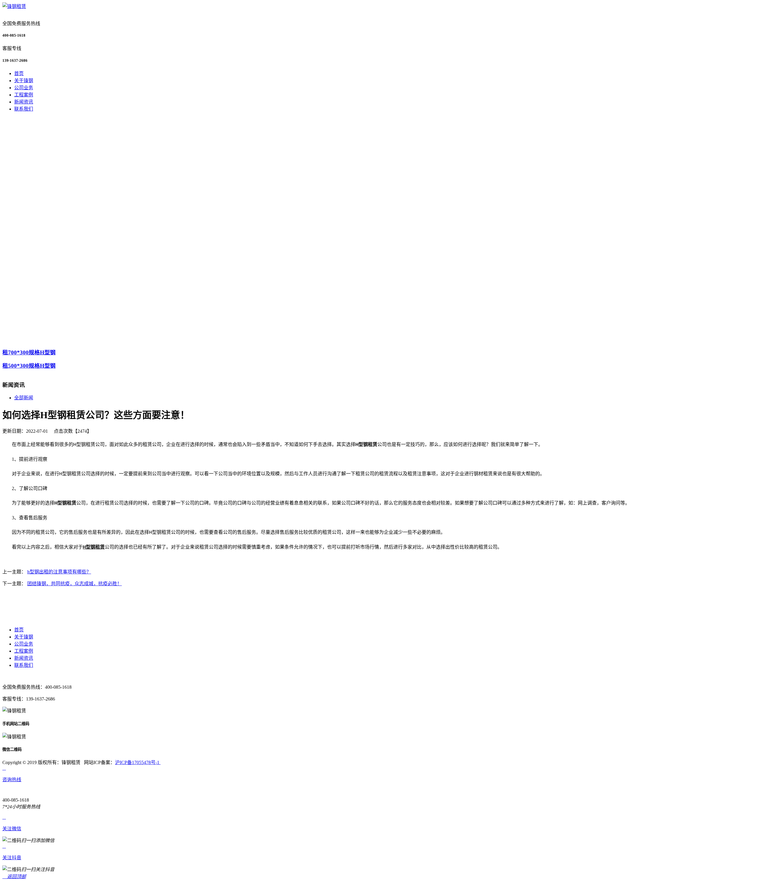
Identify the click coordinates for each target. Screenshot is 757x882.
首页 (19, 73)
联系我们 (23, 108)
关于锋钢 (23, 80)
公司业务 (23, 87)
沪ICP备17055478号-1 (138, 762)
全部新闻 (23, 397)
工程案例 (23, 94)
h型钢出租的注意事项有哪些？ (59, 571)
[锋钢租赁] (14, 6)
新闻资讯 (23, 101)
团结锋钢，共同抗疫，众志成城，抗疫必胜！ (74, 583)
